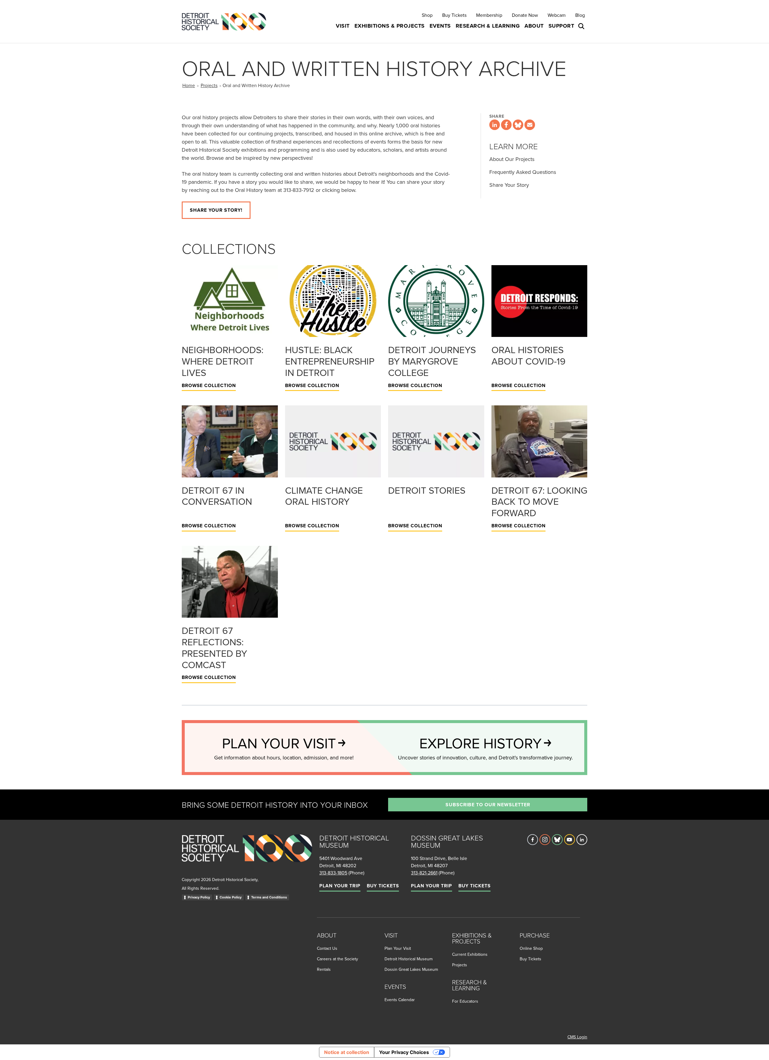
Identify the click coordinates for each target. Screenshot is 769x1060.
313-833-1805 (333, 872)
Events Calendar (399, 1000)
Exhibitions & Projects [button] (389, 26)
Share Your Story (509, 185)
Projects (209, 85)
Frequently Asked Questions (522, 172)
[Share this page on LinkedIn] (494, 125)
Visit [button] (343, 26)
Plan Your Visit (397, 948)
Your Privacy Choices (404, 1052)
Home (188, 85)
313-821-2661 (424, 872)
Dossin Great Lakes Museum (411, 969)
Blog (580, 15)
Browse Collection (209, 385)
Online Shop (531, 948)
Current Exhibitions (470, 954)
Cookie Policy (231, 897)
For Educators (465, 1001)
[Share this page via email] (529, 125)
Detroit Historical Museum (408, 959)
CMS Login (577, 1037)
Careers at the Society (337, 959)
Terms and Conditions (269, 897)
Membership (489, 15)
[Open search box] (581, 26)
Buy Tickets (454, 15)
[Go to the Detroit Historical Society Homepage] (226, 21)
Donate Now (525, 15)
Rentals (324, 969)
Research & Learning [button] (488, 26)
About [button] (534, 26)
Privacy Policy (199, 897)
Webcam (557, 15)
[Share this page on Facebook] (506, 125)
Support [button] (561, 26)
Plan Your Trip (339, 885)
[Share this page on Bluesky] (518, 125)
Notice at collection (346, 1052)
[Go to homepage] (247, 855)
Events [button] (440, 26)
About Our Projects (511, 159)
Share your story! (216, 210)
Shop (427, 15)
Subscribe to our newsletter (487, 804)
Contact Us (327, 948)
